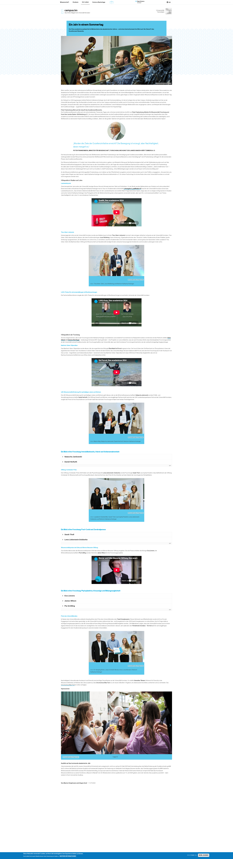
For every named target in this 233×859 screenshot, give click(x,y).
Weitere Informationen (68, 856)
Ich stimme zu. (192, 855)
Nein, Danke (203, 855)
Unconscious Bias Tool (68, 685)
